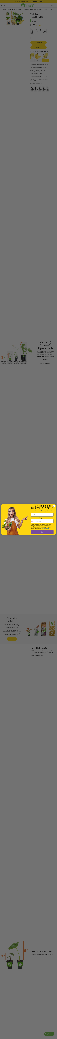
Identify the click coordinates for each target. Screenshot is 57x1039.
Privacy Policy (44, 528)
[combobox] (33, 521)
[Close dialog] (54, 506)
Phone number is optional (38, 518)
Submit (42, 532)
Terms (48, 528)
